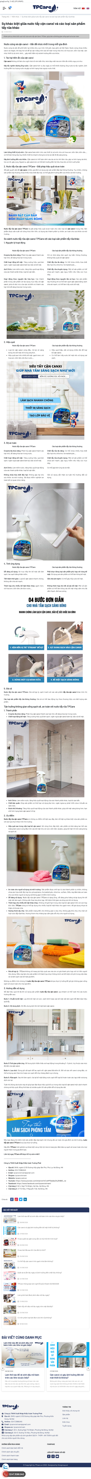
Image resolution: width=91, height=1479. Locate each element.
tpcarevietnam (19, 1427)
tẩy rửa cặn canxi (69, 692)
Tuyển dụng (66, 1426)
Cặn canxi (7, 61)
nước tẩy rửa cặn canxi (49, 992)
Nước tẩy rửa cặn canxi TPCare (16, 819)
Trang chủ (5, 17)
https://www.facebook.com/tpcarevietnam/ (34, 1183)
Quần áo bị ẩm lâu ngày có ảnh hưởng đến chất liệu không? (40, 1272)
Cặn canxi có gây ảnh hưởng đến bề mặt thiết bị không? (39, 1227)
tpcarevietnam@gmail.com (20, 1424)
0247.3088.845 (16, 1421)
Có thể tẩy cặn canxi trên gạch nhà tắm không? (35, 1261)
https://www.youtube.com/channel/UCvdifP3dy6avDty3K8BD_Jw (41, 1181)
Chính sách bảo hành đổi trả (12, 1448)
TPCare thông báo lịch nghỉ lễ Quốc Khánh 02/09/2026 (38, 1284)
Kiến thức (15, 17)
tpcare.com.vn (21, 1178)
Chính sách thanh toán (10, 1455)
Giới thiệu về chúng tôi (71, 1411)
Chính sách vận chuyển (10, 1452)
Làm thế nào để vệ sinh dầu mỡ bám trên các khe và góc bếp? (41, 1216)
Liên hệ (65, 1418)
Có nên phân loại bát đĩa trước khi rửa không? (35, 1318)
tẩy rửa (59, 170)
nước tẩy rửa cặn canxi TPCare (38, 981)
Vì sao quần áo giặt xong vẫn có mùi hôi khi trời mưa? (37, 1239)
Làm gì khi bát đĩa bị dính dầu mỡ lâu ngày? (33, 1295)
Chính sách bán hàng (10, 1459)
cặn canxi (30, 162)
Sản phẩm (66, 1414)
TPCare (18, 905)
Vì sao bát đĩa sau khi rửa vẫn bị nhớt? (32, 1250)
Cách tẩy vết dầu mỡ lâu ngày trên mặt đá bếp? (35, 1306)
